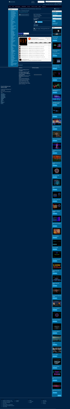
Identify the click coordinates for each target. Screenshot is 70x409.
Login (44, 28)
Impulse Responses (17, 6)
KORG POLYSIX (13, 28)
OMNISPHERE (24, 6)
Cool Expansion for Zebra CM (25, 10)
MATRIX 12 (12, 31)
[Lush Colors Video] (57, 32)
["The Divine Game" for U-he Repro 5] (57, 146)
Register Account (55, 23)
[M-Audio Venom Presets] (57, 361)
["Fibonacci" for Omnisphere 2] (57, 134)
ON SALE (28, 6)
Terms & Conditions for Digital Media (8, 404)
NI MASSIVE (13, 35)
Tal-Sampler (12, 57)
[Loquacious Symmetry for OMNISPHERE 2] (57, 85)
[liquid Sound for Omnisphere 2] (57, 219)
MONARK (12, 33)
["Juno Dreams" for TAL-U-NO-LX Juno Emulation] (57, 98)
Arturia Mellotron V (13, 13)
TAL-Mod (12, 56)
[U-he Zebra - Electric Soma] (57, 195)
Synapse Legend (13, 53)
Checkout (60, 4)
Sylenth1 (12, 52)
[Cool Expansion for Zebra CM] (23, 14)
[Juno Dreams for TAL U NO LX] (57, 373)
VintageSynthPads (38, 14)
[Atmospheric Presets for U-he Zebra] (57, 182)
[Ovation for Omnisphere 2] (57, 303)
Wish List (44, 402)
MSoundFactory (13, 34)
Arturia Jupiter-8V (13, 12)
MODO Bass (12, 32)
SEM (11, 46)
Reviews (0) (26, 33)
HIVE (12, 24)
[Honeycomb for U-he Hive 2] (57, 315)
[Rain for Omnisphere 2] (57, 231)
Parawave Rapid (13, 40)
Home (44, 4)
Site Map (17, 401)
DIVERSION (13, 21)
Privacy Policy (5, 403)
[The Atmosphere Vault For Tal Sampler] (57, 291)
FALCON (2, 103)
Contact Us (12, 19)
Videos (12, 62)
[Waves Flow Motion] (57, 243)
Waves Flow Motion (13, 64)
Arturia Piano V (13, 14)
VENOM (12, 61)
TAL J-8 (12, 54)
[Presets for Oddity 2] (57, 350)
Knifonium (12, 26)
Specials (31, 402)
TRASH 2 (12, 59)
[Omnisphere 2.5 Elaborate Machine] (57, 206)
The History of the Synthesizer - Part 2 (8, 401)
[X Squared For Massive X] (57, 326)
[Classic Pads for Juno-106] (57, 254)
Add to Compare (36, 25)
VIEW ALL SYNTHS (34, 6)
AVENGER (2, 98)
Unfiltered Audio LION (14, 60)
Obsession (12, 36)
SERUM (12, 47)
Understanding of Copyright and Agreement (8, 405)
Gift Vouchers (31, 401)
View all (59, 395)
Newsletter (44, 403)
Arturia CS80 (12, 11)
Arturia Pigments (13, 15)
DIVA (13, 6)
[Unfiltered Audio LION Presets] (57, 266)
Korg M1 (12, 27)
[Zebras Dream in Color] (57, 171)
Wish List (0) (47, 4)
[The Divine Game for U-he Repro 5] (57, 158)
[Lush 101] (57, 338)
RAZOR (12, 42)
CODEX (12, 18)
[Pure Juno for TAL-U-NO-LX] (57, 74)
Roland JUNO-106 (13, 45)
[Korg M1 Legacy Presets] (57, 61)
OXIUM (12, 39)
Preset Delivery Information (6, 402)
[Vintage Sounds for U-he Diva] (57, 110)
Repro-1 (12, 43)
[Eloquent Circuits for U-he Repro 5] (57, 122)
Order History (45, 401)
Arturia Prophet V (3, 97)
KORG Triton (13, 29)
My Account (51, 4)
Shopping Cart (56, 4)
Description (21, 33)
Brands (30, 400)
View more (54, 40)
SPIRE (12, 49)
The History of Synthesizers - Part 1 (7, 400)
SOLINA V (12, 48)
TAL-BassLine (13, 55)
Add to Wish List (36, 24)
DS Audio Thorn (13, 22)
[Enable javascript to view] (57, 45)
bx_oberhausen (13, 17)
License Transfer (5, 406)
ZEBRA (40, 6)
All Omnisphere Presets (14, 10)
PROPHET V (13, 41)
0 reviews (39, 28)
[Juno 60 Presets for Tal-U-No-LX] (57, 385)
